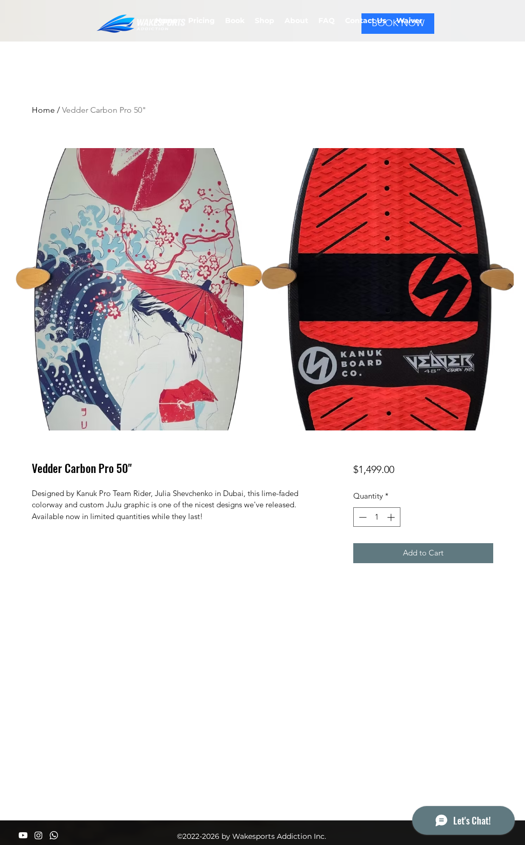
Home (43, 110)
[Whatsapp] (54, 835)
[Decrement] (362, 517)
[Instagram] (38, 835)
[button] (409, 20)
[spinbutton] (376, 517)
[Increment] (392, 517)
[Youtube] (23, 835)
